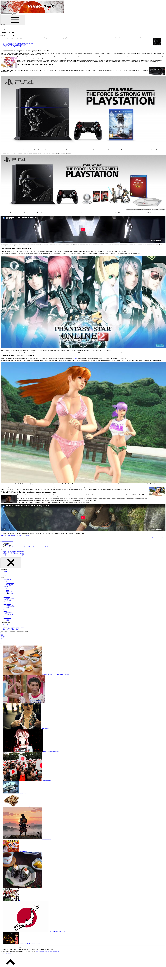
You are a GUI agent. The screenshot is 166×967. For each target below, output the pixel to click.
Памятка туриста (7, 615)
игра (76, 358)
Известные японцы (10, 605)
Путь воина (5, 609)
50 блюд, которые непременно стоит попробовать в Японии (55, 674)
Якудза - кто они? (45, 728)
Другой (2, 639)
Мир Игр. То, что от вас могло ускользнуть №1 (13, 551)
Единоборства (9, 612)
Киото (2, 634)
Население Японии (46, 780)
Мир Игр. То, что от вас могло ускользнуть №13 (13, 555)
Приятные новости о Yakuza (7, 541)
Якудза (7, 608)
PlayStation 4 (48, 546)
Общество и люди (8, 604)
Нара (2, 635)
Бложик (7, 620)
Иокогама (3, 637)
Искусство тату (9, 594)
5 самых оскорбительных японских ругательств (13, 627)
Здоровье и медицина (10, 606)
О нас (4, 575)
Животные (8, 581)
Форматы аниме (22, 793)
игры (36, 546)
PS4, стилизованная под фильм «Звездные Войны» (14, 44)
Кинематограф (9, 591)
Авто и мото (8, 600)
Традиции (8, 607)
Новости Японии (8, 601)
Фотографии (8, 585)
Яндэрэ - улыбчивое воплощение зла (51, 751)
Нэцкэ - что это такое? (25, 806)
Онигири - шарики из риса (48, 887)
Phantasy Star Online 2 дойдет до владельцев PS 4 (14, 45)
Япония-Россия (9, 602)
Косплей (7, 590)
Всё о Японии (7, 579)
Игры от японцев (9, 614)
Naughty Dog (32, 546)
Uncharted (26, 546)
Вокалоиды (10, 593)
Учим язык (5, 572)
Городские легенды (10, 598)
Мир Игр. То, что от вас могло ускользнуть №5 (13, 553)
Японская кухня (6, 616)
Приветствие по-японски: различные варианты (13, 626)
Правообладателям (40, 951)
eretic (7, 544)
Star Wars (14, 546)
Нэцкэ (7, 595)
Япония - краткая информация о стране (57, 931)
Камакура (3, 636)
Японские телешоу (49, 702)
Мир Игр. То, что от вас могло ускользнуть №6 (13, 554)
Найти (14, 14)
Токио (2, 632)
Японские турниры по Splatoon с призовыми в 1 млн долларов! (15, 539)
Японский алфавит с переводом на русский (12, 624)
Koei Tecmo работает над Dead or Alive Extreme (13, 46)
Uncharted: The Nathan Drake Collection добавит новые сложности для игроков (20, 48)
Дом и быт (8, 580)
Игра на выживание (23, 900)
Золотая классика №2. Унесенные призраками (29, 943)
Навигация (3, 24)
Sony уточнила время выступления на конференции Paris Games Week (18, 43)
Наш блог (8, 619)
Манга (7, 588)
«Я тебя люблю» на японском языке (11, 628)
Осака (2, 638)
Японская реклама (23, 851)
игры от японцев (20, 546)
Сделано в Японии (10, 583)
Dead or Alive (8, 546)
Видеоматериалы (9, 584)
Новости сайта (7, 618)
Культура (6, 586)
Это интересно (6, 574)
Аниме (7, 587)
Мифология (7, 597)
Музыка (9, 592)
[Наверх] (10, 965)
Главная (5, 571)
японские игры (41, 546)
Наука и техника (8, 599)
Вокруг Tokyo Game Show (9, 552)
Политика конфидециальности (52, 951)
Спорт (5, 611)
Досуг (5, 613)
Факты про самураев (46, 839)
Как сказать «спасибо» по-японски (10, 629)
